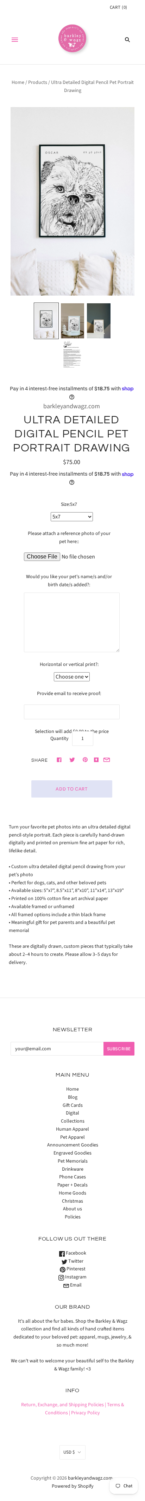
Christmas (72, 1201)
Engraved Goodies (72, 1153)
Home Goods (72, 1193)
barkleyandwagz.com (71, 406)
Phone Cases (72, 1177)
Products (37, 82)
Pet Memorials (73, 1161)
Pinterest (75, 1268)
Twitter (75, 1261)
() (118, 7)
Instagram (75, 1277)
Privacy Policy (85, 1412)
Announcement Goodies (72, 1145)
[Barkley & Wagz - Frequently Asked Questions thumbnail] (72, 355)
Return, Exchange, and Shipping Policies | (63, 1404)
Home (18, 82)
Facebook (75, 1253)
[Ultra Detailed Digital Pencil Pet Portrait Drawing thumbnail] (46, 321)
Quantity (59, 738)
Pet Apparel (72, 1137)
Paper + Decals (72, 1185)
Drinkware (72, 1169)
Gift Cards (73, 1105)
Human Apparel (72, 1129)
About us (72, 1208)
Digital (72, 1113)
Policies (73, 1217)
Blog (72, 1097)
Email (75, 1285)
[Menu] (15, 40)
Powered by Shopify (73, 1486)
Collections (72, 1121)
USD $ (69, 1452)
